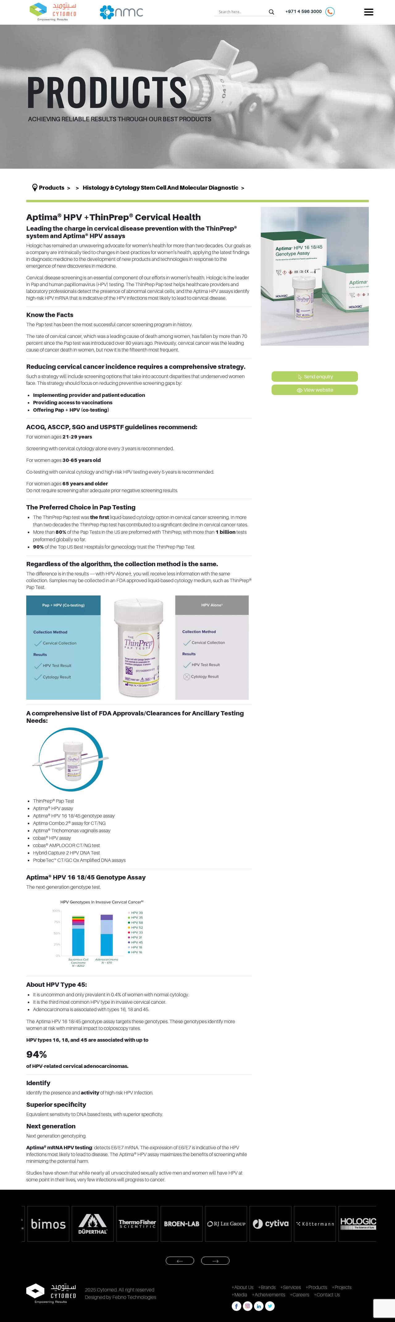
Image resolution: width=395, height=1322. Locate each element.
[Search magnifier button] (271, 11)
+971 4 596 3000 (305, 11)
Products (51, 187)
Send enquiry (318, 376)
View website (318, 390)
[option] (43, 1224)
